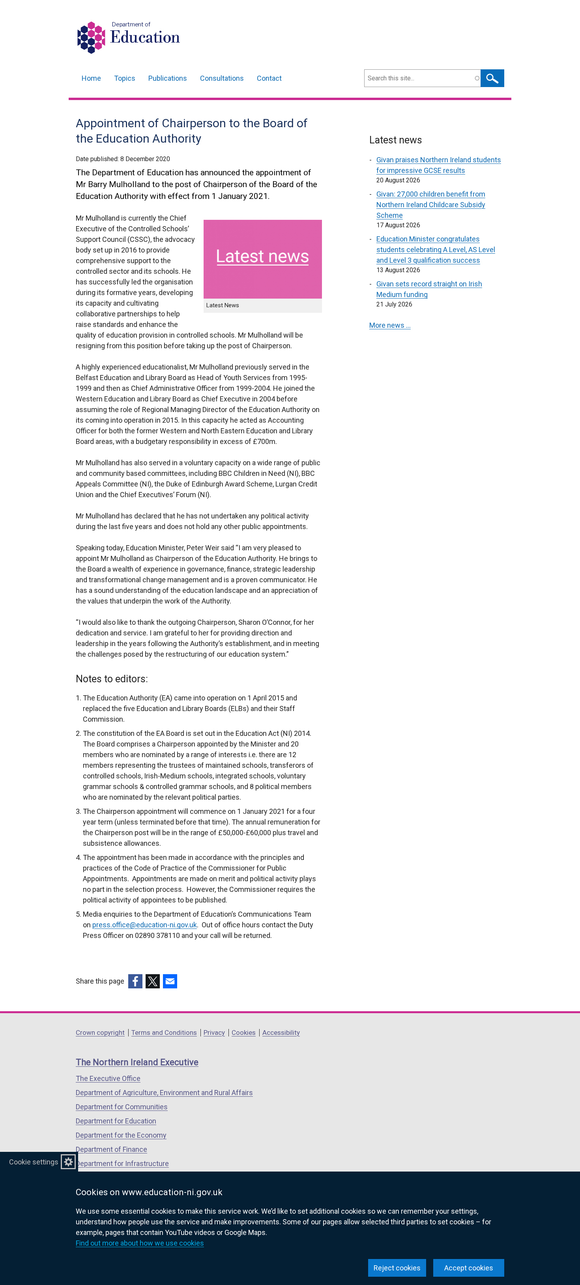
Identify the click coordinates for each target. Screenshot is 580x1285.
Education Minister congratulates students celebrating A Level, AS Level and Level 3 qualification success (435, 249)
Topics (124, 78)
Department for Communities (122, 1107)
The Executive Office (108, 1078)
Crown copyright (100, 1032)
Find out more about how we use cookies (140, 1243)
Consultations (222, 78)
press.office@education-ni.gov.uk (144, 925)
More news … (390, 325)
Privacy (214, 1032)
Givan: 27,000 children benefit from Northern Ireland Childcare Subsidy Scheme (430, 204)
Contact (269, 78)
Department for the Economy (121, 1135)
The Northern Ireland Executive (137, 1062)
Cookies (244, 1032)
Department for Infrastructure (122, 1163)
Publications (167, 78)
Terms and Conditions (164, 1032)
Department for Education (116, 1121)
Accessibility (281, 1032)
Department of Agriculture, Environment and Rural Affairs (164, 1092)
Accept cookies (468, 1268)
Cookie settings (33, 1162)
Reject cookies (397, 1268)
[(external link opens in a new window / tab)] (135, 981)
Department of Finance (111, 1149)
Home (91, 78)
